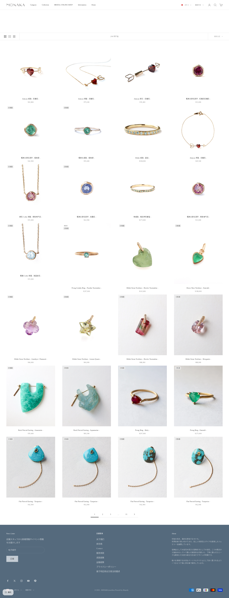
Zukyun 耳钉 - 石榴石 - (142, 99)
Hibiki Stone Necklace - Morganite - (198, 359)
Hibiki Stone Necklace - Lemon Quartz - (86, 359)
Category (33, 5)
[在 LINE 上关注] (35, 580)
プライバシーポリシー (106, 567)
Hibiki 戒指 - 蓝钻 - (142, 158)
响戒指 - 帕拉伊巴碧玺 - (142, 217)
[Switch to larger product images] (5, 36)
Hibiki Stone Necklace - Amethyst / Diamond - (30, 359)
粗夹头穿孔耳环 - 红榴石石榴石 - (198, 99)
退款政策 (100, 558)
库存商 (99, 544)
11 (126, 514)
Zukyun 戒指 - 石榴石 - (30, 99)
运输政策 (100, 562)
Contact (99, 548)
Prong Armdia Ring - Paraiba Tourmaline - (87, 288)
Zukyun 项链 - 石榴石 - (86, 99)
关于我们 (100, 539)
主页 (7, 13)
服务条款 (100, 553)
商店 (13, 13)
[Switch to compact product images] (14, 36)
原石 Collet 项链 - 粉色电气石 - (30, 217)
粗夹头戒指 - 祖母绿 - (87, 158)
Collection (45, 5)
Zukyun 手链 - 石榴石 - (198, 158)
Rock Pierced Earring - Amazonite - (30, 430)
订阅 (12, 559)
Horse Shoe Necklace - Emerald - (198, 288)
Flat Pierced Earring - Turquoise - (31, 501)
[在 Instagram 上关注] (21, 580)
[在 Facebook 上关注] (7, 580)
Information (82, 5)
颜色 (18, 13)
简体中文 (198, 5)
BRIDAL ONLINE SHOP (63, 5)
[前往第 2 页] (134, 514)
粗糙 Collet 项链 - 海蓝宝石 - (30, 276)
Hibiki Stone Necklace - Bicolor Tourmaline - (142, 288)
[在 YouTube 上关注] (28, 580)
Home (94, 5)
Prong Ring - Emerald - (198, 430)
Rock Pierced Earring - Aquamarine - (87, 430)
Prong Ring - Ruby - (142, 430)
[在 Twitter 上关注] (14, 580)
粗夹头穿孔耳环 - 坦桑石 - (86, 217)
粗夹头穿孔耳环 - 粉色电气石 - (198, 217)
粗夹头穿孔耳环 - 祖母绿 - (30, 158)
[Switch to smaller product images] (9, 36)
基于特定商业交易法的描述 (108, 571)
